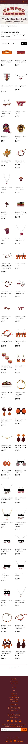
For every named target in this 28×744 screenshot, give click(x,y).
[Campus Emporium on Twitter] (8, 721)
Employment (14, 701)
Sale (14, 685)
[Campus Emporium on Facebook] (12, 721)
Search (14, 687)
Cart (25, 1)
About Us (14, 693)
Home (2, 26)
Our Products (14, 681)
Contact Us (14, 695)
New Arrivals (14, 684)
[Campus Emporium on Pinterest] (16, 721)
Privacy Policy (9, 739)
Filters (24, 43)
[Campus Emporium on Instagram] (20, 721)
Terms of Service (17, 739)
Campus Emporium (15, 736)
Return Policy (14, 699)
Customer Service (14, 697)
